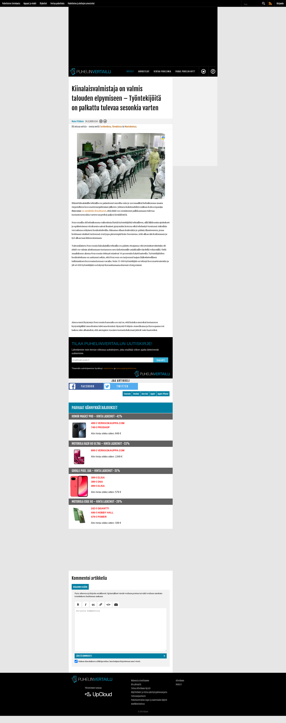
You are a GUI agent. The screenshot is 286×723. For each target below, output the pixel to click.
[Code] (108, 604)
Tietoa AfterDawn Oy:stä (140, 688)
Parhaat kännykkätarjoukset (95, 407)
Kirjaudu (280, 3)
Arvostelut (143, 71)
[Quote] (93, 604)
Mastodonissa (130, 126)
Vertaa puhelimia (57, 3)
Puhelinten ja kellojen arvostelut (81, 3)
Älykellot (43, 3)
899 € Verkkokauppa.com (107, 450)
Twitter (122, 386)
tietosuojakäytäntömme (126, 368)
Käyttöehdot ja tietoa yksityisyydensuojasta (149, 692)
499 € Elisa (98, 486)
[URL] (101, 604)
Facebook (88, 386)
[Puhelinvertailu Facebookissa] (213, 71)
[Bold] (78, 604)
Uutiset (130, 71)
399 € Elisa (98, 477)
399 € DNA (97, 482)
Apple (152, 394)
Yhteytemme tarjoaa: (93, 688)
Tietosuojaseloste (138, 696)
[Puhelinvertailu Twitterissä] (203, 71)
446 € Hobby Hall (102, 512)
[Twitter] (105, 122)
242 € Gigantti (100, 508)
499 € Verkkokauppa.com (107, 423)
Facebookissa (105, 126)
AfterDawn (180, 680)
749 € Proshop (100, 427)
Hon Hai (145, 394)
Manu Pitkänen (78, 121)
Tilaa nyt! (160, 360)
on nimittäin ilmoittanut (93, 211)
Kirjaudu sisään (80, 587)
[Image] (116, 604)
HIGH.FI (179, 684)
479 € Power (99, 517)
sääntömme (108, 368)
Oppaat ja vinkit (30, 3)
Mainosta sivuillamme (140, 680)
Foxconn (127, 394)
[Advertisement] (121, 296)
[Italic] (85, 604)
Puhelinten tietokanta (11, 3)
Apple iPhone (163, 394)
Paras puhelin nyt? (185, 71)
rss (270, 4)
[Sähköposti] (101, 122)
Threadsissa (117, 126)
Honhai (136, 394)
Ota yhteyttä (136, 684)
